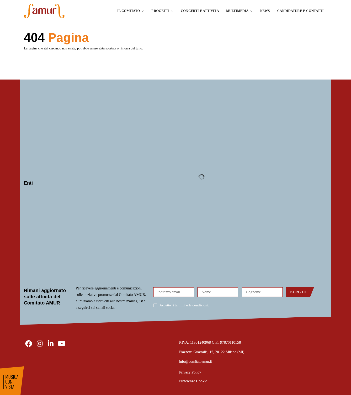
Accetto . (184, 305)
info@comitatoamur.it (195, 361)
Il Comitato (128, 11)
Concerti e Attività (200, 11)
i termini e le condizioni (190, 305)
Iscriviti (298, 292)
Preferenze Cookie (193, 381)
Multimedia (237, 11)
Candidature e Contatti (300, 11)
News (265, 11)
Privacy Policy (190, 372)
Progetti (160, 11)
